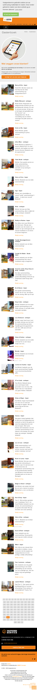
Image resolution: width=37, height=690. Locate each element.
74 (4, 619)
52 (22, 612)
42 (18, 609)
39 (8, 609)
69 (18, 617)
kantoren (19, 24)
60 (18, 614)
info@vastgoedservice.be (10, 643)
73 (32, 617)
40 (11, 609)
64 (32, 614)
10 (32, 599)
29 (4, 607)
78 (18, 619)
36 (29, 607)
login (30, 24)
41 (15, 609)
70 (22, 617)
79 (22, 619)
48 (8, 612)
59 (15, 614)
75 (8, 619)
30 (8, 607)
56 (4, 614)
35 (25, 607)
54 (29, 612)
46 (32, 609)
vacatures (13, 24)
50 (15, 612)
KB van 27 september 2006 (29, 684)
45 (29, 609)
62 (25, 614)
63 (29, 614)
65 (4, 617)
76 (11, 619)
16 (22, 602)
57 (8, 614)
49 (11, 612)
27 (29, 604)
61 (22, 614)
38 (4, 609)
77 (15, 619)
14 (15, 602)
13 (11, 602)
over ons (25, 24)
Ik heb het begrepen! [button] (10, 14)
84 (19, 622)
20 (4, 604)
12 (8, 602)
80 (25, 619)
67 (11, 617)
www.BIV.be (33, 683)
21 (8, 604)
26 (25, 604)
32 (15, 607)
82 (32, 619)
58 (11, 614)
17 (25, 602)
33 (18, 607)
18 (29, 602)
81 (29, 619)
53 (25, 612)
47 (4, 612)
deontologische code (17, 676)
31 (11, 607)
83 (15, 622)
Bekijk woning (19, 96)
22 (11, 604)
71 (25, 617)
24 (18, 604)
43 (22, 609)
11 (4, 602)
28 (32, 604)
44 (25, 609)
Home (26, 31)
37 (32, 607)
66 (8, 617)
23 (15, 604)
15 (18, 602)
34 (22, 607)
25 (22, 604)
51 (18, 612)
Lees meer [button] (18, 9)
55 (32, 612)
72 (29, 617)
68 (15, 617)
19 (32, 602)
